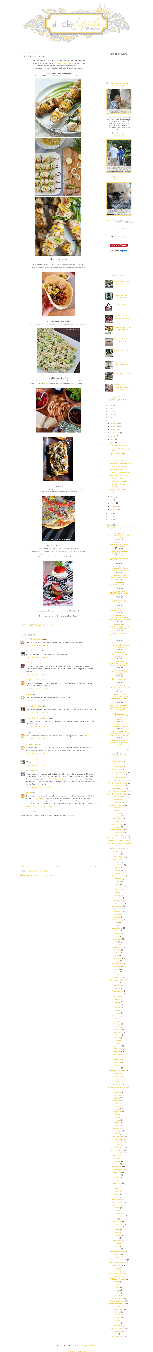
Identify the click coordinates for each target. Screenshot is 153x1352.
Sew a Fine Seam (32, 744)
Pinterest (117, 1191)
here (56, 611)
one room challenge (117, 1153)
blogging (117, 854)
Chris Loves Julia (119, 714)
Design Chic (119, 534)
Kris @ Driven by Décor (34, 706)
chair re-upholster (117, 887)
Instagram (46, 383)
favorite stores (117, 994)
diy (117, 942)
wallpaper (117, 1317)
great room (118, 1049)
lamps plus (117, 1106)
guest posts (117, 1054)
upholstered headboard (117, 1304)
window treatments (117, 1328)
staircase (117, 1243)
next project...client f (117, 457)
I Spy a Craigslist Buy (117, 1079)
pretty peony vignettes (118, 490)
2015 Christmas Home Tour (117, 772)
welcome (117, 1323)
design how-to (117, 928)
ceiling (117, 884)
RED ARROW (30, 771)
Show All (129, 749)
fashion (117, 988)
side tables (117, 1232)
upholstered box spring (117, 1301)
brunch (117, 868)
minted (117, 1120)
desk (117, 931)
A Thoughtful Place (119, 575)
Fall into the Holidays (117, 980)
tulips (117, 1293)
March (113, 503)
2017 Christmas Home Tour (117, 794)
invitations (117, 1092)
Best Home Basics (117, 832)
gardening (117, 1038)
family (117, 983)
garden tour (117, 1035)
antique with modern (117, 805)
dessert (117, 933)
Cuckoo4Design (119, 567)
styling (117, 1254)
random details (117, 1202)
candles (117, 881)
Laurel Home (119, 661)
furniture (117, 1024)
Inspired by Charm (119, 679)
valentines (117, 1312)
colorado (117, 914)
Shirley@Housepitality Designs (36, 663)
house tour (117, 1076)
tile (118, 1284)
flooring (117, 1007)
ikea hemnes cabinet (121, 350)
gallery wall (117, 1029)
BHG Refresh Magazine (117, 848)
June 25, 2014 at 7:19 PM (37, 765)
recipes (41, 626)
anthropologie (117, 802)
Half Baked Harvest (119, 591)
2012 (111, 516)
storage (117, 1249)
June (112, 442)
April (112, 500)
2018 (111, 408)
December (114, 423)
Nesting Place (119, 670)
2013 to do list (118, 764)
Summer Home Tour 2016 (117, 1260)
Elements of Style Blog (119, 558)
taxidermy (117, 1271)
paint (117, 1164)
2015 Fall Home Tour (117, 775)
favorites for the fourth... (118, 445)
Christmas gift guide (118, 900)
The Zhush (119, 542)
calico (118, 873)
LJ (26, 732)
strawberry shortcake (117, 1251)
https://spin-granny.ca (38, 798)
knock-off (117, 1101)
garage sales (117, 1032)
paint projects (117, 1166)
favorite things (118, 996)
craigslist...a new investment (120, 472)
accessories (117, 797)
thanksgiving (117, 1276)
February (114, 506)
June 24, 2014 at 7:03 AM (37, 700)
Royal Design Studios (117, 1216)
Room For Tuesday (119, 686)
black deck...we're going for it (120, 463)
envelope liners (117, 963)
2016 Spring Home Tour (117, 788)
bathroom (117, 821)
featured (118, 999)
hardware (117, 1062)
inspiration (116, 1084)
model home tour (118, 1128)
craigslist (117, 917)
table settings (117, 1265)
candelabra (118, 879)
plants (117, 1194)
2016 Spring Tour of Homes (117, 791)
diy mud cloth (117, 947)
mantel (117, 1117)
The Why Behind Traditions (119, 577)
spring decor (117, 1241)
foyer (117, 1018)
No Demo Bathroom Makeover (119, 726)
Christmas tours (117, 903)
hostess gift (117, 1073)
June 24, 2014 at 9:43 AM (37, 712)
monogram (117, 1131)
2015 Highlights (117, 777)
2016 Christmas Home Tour (117, 783)
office (118, 1144)
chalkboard (118, 892)
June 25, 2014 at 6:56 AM (37, 753)
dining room (117, 939)
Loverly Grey (119, 624)
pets (117, 1180)
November (114, 426)
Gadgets (118, 1027)
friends (117, 1021)
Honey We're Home (119, 600)
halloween (117, 1057)
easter (117, 955)
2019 (111, 405)
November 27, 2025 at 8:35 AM (40, 806)
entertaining (32, 626)
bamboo (118, 816)
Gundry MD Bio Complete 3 (53, 779)
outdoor (117, 1161)
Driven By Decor (119, 694)
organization (117, 1155)
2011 (110, 519)
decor (118, 925)
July (112, 439)
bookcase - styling (117, 857)
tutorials (117, 1295)
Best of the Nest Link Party (117, 838)
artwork (117, 810)
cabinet (117, 870)
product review (117, 1199)
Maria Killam (119, 616)
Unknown (29, 694)
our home (117, 1158)
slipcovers (117, 1235)
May (112, 497)
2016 (111, 414)
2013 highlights (117, 761)
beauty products (117, 824)
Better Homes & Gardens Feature (119, 843)
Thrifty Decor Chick (119, 731)
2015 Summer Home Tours (117, 780)
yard (117, 1334)
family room (117, 985)
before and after (116, 830)
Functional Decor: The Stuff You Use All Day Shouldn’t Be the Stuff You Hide (119, 718)
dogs (117, 953)
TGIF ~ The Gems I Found (117, 1273)
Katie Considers (119, 609)
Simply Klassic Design (84, 1346)
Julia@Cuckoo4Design (34, 680)
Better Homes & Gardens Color (118, 840)
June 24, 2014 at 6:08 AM (37, 657)
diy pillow (117, 950)
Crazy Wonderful (119, 725)
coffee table (117, 909)
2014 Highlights (117, 767)
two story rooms (117, 1298)
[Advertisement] (119, 69)
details (117, 936)
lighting (117, 1109)
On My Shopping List (117, 1147)
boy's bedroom (117, 865)
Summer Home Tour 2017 (117, 1262)
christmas (117, 895)
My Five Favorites (117, 1136)
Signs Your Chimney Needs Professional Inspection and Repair (119, 637)
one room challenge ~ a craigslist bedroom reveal (121, 387)
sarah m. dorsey (31, 759)
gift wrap (118, 1040)
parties (117, 1175)
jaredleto (29, 792)
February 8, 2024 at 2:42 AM (39, 787)
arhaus (117, 808)
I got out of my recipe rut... (33, 56)
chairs (117, 890)
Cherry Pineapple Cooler (119, 681)
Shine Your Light (119, 633)
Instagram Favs (117, 1090)
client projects (117, 906)
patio (117, 1177)
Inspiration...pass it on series (117, 1087)
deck (117, 922)
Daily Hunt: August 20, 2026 (119, 610)
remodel (118, 1210)
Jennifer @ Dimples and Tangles (37, 718)
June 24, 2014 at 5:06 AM (37, 645)
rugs (117, 1219)
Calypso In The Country (119, 705)
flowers (117, 1010)
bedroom (117, 827)
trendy (117, 1290)
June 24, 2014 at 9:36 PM (37, 739)
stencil (117, 1246)
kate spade (118, 1095)
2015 (111, 418)
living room (117, 1112)
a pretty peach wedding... (119, 466)
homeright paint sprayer (117, 1071)
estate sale (117, 966)
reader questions (118, 1205)
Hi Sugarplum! (119, 582)
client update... (115, 493)
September (115, 433)
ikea (117, 1081)
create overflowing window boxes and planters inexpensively (121, 295)
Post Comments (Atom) (38, 871)
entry (117, 961)
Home (59, 866)
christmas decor (117, 898)
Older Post (92, 866)
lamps (117, 1103)
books (117, 862)
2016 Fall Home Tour (117, 786)
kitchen (117, 1098)
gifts (117, 1043)
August (113, 436)
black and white (117, 851)
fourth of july (117, 1016)
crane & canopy (117, 920)
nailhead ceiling (117, 1139)
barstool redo (117, 819)
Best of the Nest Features (117, 835)
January (114, 509)
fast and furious (117, 991)
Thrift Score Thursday (117, 1279)
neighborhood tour (117, 1142)
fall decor (117, 977)
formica (117, 1013)
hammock (117, 1060)
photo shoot (117, 1183)
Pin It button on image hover (76, 1351)
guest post (117, 1051)
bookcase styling (117, 859)
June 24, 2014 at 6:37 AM (37, 674)
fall (118, 974)
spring (117, 1238)
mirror (117, 1123)
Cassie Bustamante (32, 651)
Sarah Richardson (117, 1224)
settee (117, 1230)
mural (118, 1134)
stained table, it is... (117, 469)
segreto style (117, 1227)
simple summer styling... (118, 460)
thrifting (117, 1282)
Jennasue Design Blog (119, 740)
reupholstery (117, 1213)
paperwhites (117, 1172)
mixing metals (117, 1125)
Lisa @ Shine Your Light (34, 639)
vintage (117, 1315)
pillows (117, 1188)
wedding (118, 1320)
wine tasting (117, 1331)
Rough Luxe (119, 653)
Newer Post (24, 866)
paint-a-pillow (117, 1169)
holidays (117, 1065)
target (117, 1268)
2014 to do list (117, 769)
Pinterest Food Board (63, 63)
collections (117, 911)
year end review (117, 1336)
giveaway (117, 1046)
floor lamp (117, 1005)
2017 (111, 411)
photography (117, 1186)
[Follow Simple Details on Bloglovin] (118, 252)
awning (117, 813)
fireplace (118, 1002)
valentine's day (117, 1309)
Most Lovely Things (119, 644)
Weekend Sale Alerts (119, 553)
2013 (111, 513)
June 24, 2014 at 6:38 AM (37, 688)
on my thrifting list (117, 1150)
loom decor (118, 1114)
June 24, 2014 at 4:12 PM (37, 727)
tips (117, 1287)
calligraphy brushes (117, 876)
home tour (117, 1068)
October (114, 430)
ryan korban (117, 1221)
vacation (118, 1306)
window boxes (118, 1325)
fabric (117, 972)
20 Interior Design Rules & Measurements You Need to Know (119, 698)
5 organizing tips (122, 304)
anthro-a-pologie (117, 799)
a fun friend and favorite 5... (120, 481)
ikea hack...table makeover (121, 373)
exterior (117, 969)
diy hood (118, 944)
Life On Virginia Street (119, 551)
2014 (111, 421)
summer (118, 1257)
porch (118, 1197)
